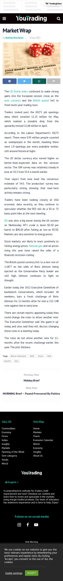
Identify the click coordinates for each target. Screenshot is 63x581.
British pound (41, 100)
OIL (16, 361)
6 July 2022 (35, 37)
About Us (38, 455)
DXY (32, 356)
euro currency (12, 100)
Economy (6, 432)
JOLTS (7, 361)
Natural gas (36, 246)
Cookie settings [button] (13, 573)
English (12, 482)
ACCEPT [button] (31, 573)
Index (5, 440)
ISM (49, 356)
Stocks (5, 459)
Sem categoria (9, 455)
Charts (36, 436)
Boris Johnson (18, 356)
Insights (6, 444)
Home (36, 428)
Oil (6, 220)
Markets (6, 448)
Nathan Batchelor (14, 37)
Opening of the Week (13, 451)
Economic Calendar (43, 440)
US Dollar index (19, 91)
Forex (5, 436)
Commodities (8, 428)
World (5, 463)
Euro (40, 356)
